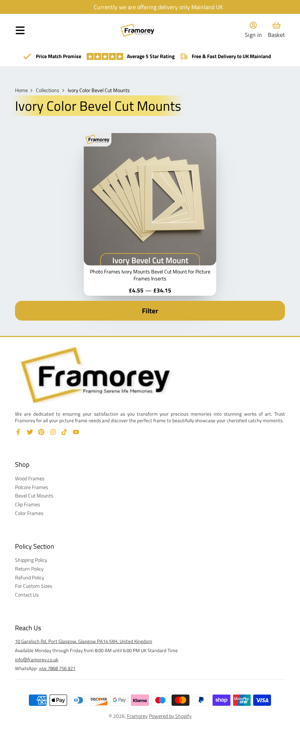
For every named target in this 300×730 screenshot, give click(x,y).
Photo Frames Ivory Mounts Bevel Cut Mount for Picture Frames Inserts (150, 214)
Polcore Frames (31, 487)
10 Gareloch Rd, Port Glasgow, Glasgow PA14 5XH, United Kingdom (83, 641)
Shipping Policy (31, 560)
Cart (276, 30)
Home (21, 90)
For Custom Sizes (33, 586)
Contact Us (27, 594)
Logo (137, 30)
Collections (47, 90)
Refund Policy (29, 577)
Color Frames (29, 513)
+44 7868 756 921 (57, 668)
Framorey (137, 716)
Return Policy (29, 568)
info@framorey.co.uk (36, 659)
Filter (150, 311)
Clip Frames (27, 504)
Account (253, 30)
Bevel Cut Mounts (34, 495)
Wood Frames (30, 478)
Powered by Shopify (170, 716)
